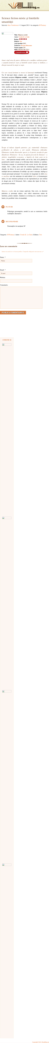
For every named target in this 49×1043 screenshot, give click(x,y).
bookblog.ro (24, 5)
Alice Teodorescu (12, 25)
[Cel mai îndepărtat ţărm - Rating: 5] (6, 775)
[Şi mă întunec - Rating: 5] (6, 949)
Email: (3, 270)
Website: (2, 277)
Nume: (3, 257)
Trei (21, 41)
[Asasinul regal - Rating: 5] (6, 428)
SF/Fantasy (42, 25)
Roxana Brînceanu (26, 45)
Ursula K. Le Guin (24, 37)
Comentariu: (4, 285)
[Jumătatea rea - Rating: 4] (6, 602)
